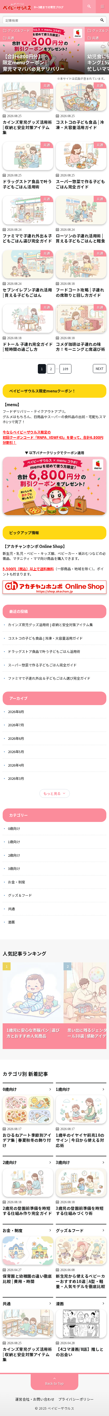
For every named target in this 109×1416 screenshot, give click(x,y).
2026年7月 (16, 724)
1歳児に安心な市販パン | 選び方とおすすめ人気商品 (33, 1033)
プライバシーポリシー (76, 1399)
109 (65, 368)
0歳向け (14, 828)
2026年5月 (16, 751)
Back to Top (54, 1383)
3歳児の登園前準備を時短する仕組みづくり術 (79, 1211)
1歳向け (14, 841)
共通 (11, 38)
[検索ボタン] (102, 20)
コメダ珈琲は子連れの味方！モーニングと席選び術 (80, 347)
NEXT (99, 368)
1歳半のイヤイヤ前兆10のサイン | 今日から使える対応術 (80, 1140)
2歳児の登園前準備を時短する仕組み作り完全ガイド (27, 1211)
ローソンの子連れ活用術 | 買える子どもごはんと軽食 (80, 238)
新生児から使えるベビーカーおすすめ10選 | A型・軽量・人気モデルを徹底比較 (80, 1281)
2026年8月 (16, 711)
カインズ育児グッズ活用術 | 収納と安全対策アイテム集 (27, 127)
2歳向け (14, 855)
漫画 (11, 921)
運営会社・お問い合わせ (35, 1399)
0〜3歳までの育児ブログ (48, 7)
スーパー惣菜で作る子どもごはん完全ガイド (80, 184)
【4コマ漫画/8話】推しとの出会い (80, 1352)
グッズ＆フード (19, 30)
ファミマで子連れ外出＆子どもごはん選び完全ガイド (27, 238)
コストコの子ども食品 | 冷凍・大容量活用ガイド (80, 125)
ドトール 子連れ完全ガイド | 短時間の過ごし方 (28, 347)
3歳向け (14, 868)
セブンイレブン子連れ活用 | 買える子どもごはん (27, 292)
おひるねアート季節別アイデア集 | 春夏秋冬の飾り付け (27, 1140)
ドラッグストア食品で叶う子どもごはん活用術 (27, 184)
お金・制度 (16, 881)
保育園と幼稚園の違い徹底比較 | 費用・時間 (27, 1278)
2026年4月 (16, 765)
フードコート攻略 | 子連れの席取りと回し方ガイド (80, 292)
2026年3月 (16, 778)
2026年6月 (16, 738)
